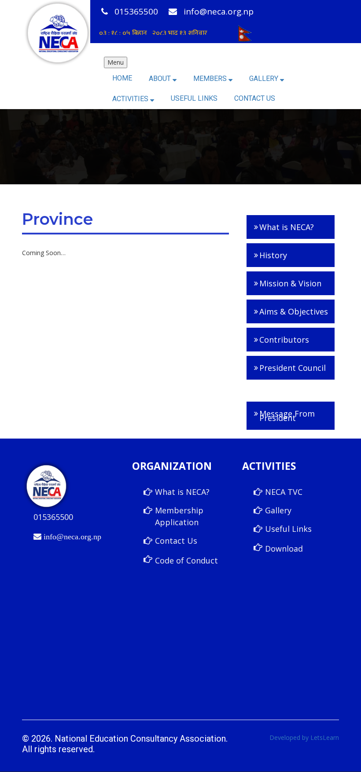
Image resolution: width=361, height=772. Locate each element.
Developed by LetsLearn (304, 737)
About (161, 78)
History (273, 255)
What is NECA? (286, 227)
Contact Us (254, 98)
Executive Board (285, 393)
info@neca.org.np (217, 11)
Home (122, 78)
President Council (292, 367)
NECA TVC (283, 492)
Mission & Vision (290, 283)
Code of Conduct (186, 560)
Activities (131, 99)
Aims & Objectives (293, 311)
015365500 (135, 11)
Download (284, 548)
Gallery (264, 78)
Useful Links (194, 98)
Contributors (284, 339)
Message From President (287, 415)
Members (210, 78)
